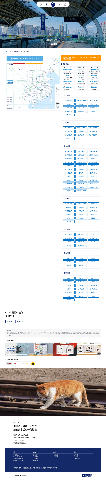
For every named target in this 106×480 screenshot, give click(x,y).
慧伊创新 (15, 475)
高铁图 (35, 455)
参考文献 (38, 468)
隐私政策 (32, 468)
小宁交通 (75, 456)
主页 (9, 51)
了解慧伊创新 (76, 458)
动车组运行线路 (17, 51)
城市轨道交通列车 (18, 458)
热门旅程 (55, 456)
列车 (14, 452)
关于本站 (9, 335)
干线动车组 (16, 455)
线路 (46, 5)
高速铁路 (35, 456)
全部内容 (75, 455)
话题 (65, 5)
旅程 (59, 5)
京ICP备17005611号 (52, 468)
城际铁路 (35, 458)
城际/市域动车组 (17, 456)
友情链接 (43, 468)
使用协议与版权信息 (24, 468)
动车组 (41, 5)
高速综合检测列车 (18, 460)
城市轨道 (35, 460)
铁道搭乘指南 (56, 455)
